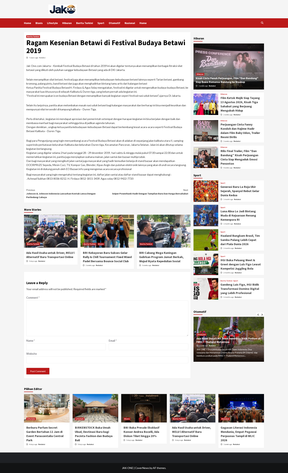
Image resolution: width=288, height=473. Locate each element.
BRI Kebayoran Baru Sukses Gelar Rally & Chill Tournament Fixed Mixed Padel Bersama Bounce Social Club (107, 257)
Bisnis (39, 23)
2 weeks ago (90, 265)
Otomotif (114, 23)
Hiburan (67, 23)
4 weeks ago (228, 168)
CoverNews (142, 468)
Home (27, 23)
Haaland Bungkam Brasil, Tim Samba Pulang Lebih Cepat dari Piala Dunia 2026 (240, 240)
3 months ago (228, 297)
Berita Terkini (84, 23)
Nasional (130, 23)
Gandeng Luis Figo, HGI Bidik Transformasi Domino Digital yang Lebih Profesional (239, 289)
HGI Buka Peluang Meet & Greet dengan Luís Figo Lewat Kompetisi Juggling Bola (240, 264)
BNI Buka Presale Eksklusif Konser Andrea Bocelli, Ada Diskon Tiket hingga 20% (141, 432)
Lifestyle (52, 23)
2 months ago (228, 248)
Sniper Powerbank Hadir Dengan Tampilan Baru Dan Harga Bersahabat (150, 191)
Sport (101, 23)
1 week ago (203, 346)
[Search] (262, 23)
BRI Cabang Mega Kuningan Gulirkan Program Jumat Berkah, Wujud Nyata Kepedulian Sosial (161, 257)
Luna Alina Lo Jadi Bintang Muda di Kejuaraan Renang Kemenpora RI (238, 215)
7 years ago (33, 58)
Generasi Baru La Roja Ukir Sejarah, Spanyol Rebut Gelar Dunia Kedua (239, 191)
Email (113, 340)
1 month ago (228, 199)
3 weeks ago (147, 265)
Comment (33, 297)
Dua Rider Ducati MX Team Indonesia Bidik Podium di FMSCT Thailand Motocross (228, 340)
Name (30, 340)
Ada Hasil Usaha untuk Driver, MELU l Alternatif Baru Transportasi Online (191, 432)
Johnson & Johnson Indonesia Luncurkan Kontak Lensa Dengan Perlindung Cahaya (61, 193)
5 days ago (33, 261)
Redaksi (42, 58)
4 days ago (33, 444)
